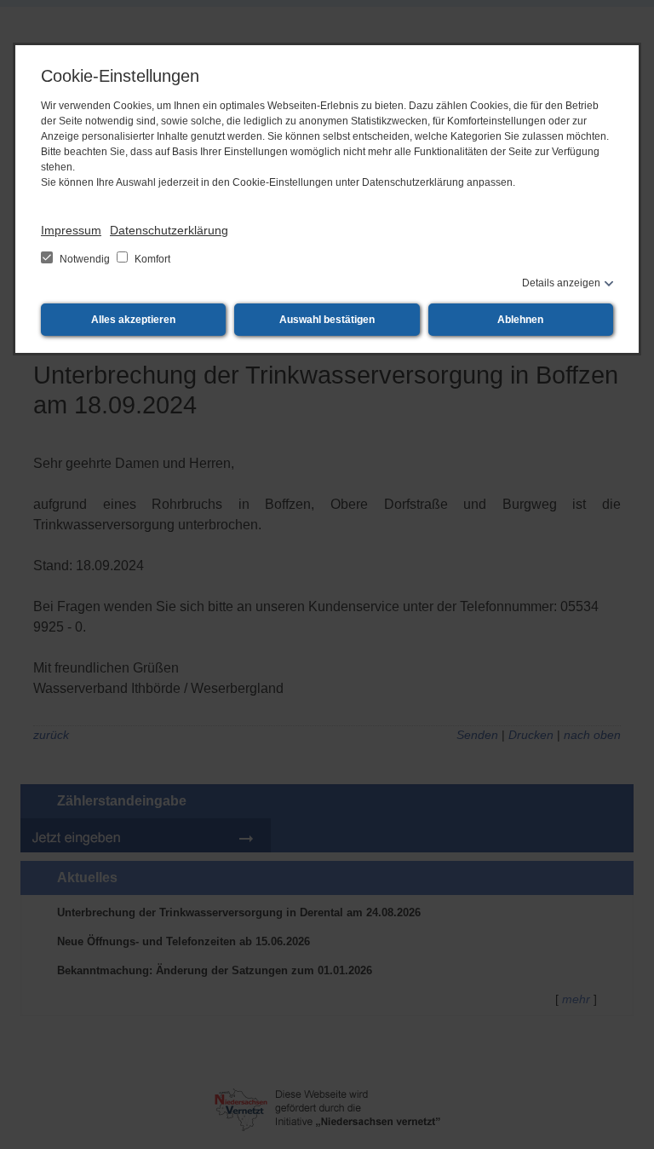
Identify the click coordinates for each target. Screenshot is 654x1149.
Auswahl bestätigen (327, 320)
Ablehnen (520, 320)
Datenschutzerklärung (169, 230)
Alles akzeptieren (133, 320)
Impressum (71, 230)
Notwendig (84, 259)
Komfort (151, 259)
